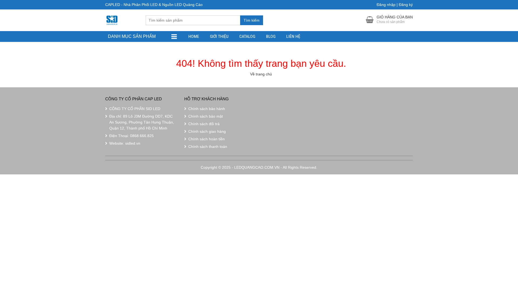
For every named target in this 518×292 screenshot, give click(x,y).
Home (193, 36)
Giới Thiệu (219, 36)
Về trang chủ (261, 74)
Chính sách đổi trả (204, 124)
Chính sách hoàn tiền (206, 139)
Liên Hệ (293, 36)
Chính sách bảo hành (206, 109)
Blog (270, 36)
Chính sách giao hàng (207, 131)
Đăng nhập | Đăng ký (395, 4)
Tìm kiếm (252, 20)
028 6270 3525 (493, 250)
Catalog (247, 36)
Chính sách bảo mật (205, 116)
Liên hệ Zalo (492, 265)
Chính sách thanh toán (207, 146)
